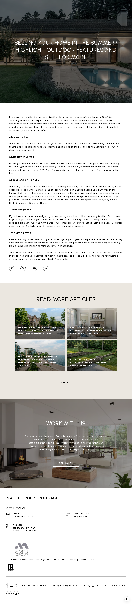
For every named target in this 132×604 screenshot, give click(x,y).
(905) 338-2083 (80, 517)
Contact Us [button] (66, 463)
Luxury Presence (70, 585)
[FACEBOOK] (9, 593)
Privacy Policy (117, 585)
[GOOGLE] (16, 593)
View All (66, 382)
